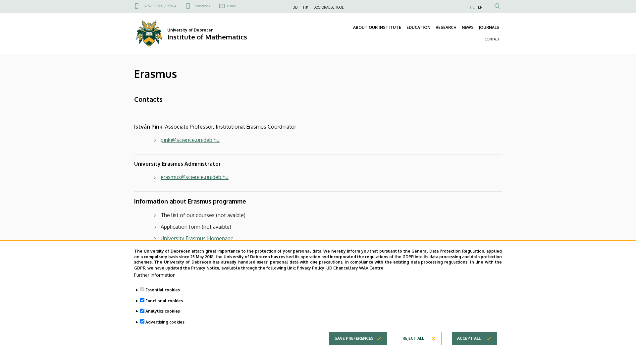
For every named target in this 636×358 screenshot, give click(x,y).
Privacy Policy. (311, 267)
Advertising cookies (165, 321)
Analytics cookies (162, 311)
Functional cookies (164, 300)
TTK (305, 7)
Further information (155, 275)
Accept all (469, 338)
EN (480, 7)
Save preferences (354, 338)
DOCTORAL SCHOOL (328, 7)
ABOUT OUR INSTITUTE (377, 27)
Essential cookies (162, 289)
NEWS (468, 27)
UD (294, 7)
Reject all (413, 338)
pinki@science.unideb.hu (190, 140)
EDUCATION (418, 27)
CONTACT (492, 39)
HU (472, 7)
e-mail (231, 6)
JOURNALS (489, 27)
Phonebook (201, 6)
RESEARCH (446, 27)
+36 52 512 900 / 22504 (159, 6)
